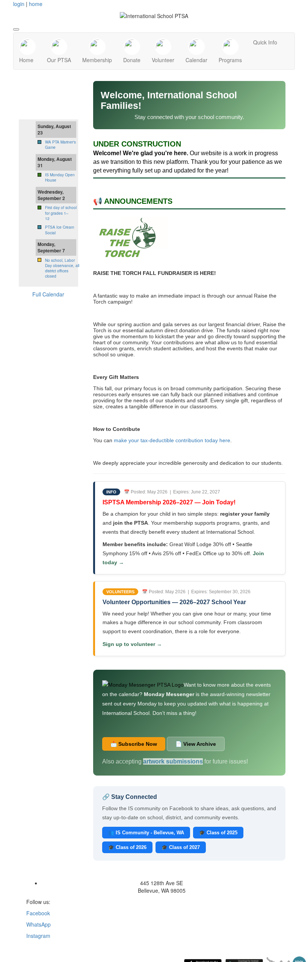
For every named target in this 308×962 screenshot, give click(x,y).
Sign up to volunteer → (132, 644)
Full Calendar (48, 294)
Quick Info (265, 42)
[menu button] (16, 29)
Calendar (196, 60)
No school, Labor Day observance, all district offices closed (62, 268)
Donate (131, 60)
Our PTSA (59, 60)
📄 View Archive (195, 744)
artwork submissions (173, 761)
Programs (230, 60)
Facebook (38, 913)
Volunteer (163, 60)
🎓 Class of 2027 (181, 847)
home (35, 4)
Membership (97, 60)
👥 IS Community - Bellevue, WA (146, 832)
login (18, 4)
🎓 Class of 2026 (127, 847)
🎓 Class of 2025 (218, 832)
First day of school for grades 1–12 (61, 213)
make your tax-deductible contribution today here (172, 440)
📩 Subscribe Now (133, 744)
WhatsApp (38, 924)
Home (26, 60)
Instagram (38, 935)
